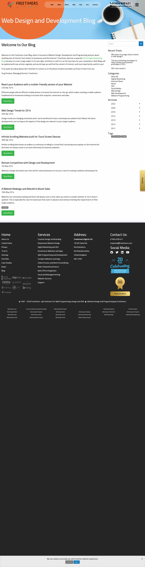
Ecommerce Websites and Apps (50, 251)
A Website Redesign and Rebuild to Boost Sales (25, 188)
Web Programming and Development (52, 255)
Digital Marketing (118, 79)
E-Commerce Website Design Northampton (36, 309)
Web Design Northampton (60, 309)
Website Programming (120, 96)
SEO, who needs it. (118, 68)
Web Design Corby (12, 315)
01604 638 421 (121, 3)
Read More (7, 101)
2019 (113, 112)
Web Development (118, 93)
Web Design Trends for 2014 (16, 110)
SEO (113, 86)
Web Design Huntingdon (133, 312)
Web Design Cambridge (84, 312)
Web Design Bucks (60, 312)
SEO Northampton (133, 309)
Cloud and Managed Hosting (49, 274)
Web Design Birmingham (36, 312)
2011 (113, 128)
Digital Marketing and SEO (48, 247)
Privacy (4, 247)
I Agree (76, 562)
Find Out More (120, 293)
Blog (3, 270)
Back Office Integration (47, 270)
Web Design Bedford (12, 312)
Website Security (44, 278)
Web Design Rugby (108, 315)
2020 (113, 108)
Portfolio (5, 259)
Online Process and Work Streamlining (53, 263)
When (67, 4)
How (80, 4)
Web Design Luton (12, 309)
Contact (95, 4)
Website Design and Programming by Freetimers (106, 301)
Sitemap (4, 255)
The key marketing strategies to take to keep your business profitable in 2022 (124, 62)
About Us (5, 239)
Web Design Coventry (36, 315)
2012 (113, 124)
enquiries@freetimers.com (122, 6)
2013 (113, 120)
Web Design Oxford (60, 317)
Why (74, 4)
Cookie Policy (6, 243)
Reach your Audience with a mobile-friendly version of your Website (36, 84)
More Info (69, 562)
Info (87, 4)
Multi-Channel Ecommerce (48, 266)
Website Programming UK (84, 317)
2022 (113, 104)
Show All (114, 76)
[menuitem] (52, 5)
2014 (113, 116)
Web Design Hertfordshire (108, 312)
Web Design (116, 91)
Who (52, 4)
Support (41, 282)
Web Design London (60, 315)
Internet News (117, 81)
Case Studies (6, 263)
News (113, 84)
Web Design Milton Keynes (36, 317)
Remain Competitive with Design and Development (28, 162)
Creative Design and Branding (49, 239)
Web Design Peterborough (84, 315)
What (59, 4)
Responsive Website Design (49, 243)
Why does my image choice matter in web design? (125, 55)
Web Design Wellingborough (133, 315)
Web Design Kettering (108, 309)
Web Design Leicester (12, 317)
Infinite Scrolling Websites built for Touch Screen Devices (30, 136)
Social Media (116, 88)
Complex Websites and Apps (49, 259)
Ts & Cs (4, 251)
